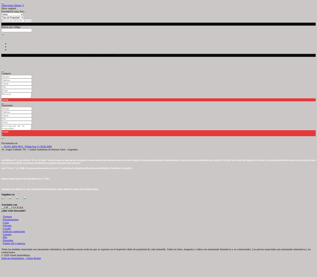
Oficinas (7, 225)
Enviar (4, 99)
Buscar (5, 24)
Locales (7, 228)
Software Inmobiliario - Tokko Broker (21, 258)
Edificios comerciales (14, 231)
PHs (5, 237)
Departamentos (10, 219)
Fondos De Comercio (14, 243)
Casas (6, 222)
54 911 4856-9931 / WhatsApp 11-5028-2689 (28, 146)
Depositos (8, 240)
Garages (7, 234)
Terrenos (7, 216)
